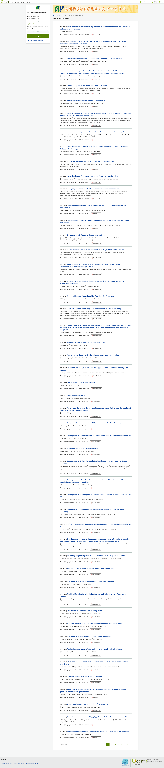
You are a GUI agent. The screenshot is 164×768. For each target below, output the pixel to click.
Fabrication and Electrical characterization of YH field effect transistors (95, 250)
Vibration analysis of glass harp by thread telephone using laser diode (94, 623)
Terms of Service (6, 763)
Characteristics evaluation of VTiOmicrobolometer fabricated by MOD (97, 717)
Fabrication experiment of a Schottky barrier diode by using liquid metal (95, 649)
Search (31, 24)
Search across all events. (36, 40)
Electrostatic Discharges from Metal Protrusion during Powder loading (94, 58)
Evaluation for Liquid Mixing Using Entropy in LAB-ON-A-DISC (91, 161)
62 (121, 744)
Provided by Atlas (137, 764)
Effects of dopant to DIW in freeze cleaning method (87, 86)
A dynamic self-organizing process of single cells (86, 100)
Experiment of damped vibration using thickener (86, 611)
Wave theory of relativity (76, 395)
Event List (57, 15)
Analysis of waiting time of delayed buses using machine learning (93, 355)
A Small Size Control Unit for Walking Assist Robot (86, 342)
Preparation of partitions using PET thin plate (85, 676)
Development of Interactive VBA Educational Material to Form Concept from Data (99, 436)
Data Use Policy (19, 763)
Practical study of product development (82, 448)
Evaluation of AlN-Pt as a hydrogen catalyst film (86, 235)
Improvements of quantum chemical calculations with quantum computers (96, 132)
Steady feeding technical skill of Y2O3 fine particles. (87, 704)
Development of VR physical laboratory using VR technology (90, 581)
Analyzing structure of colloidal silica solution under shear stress (93, 189)
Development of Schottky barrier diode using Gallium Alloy (90, 636)
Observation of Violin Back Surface (81, 382)
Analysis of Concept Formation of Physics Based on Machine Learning (94, 423)
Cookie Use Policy (32, 763)
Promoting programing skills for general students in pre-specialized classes (96, 556)
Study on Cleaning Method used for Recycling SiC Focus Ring (90, 296)
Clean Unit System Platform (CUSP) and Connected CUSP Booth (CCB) (94, 309)
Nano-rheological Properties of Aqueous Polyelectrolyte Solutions (92, 176)
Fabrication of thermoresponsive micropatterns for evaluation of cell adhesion (98, 731)
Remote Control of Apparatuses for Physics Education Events (90, 568)
